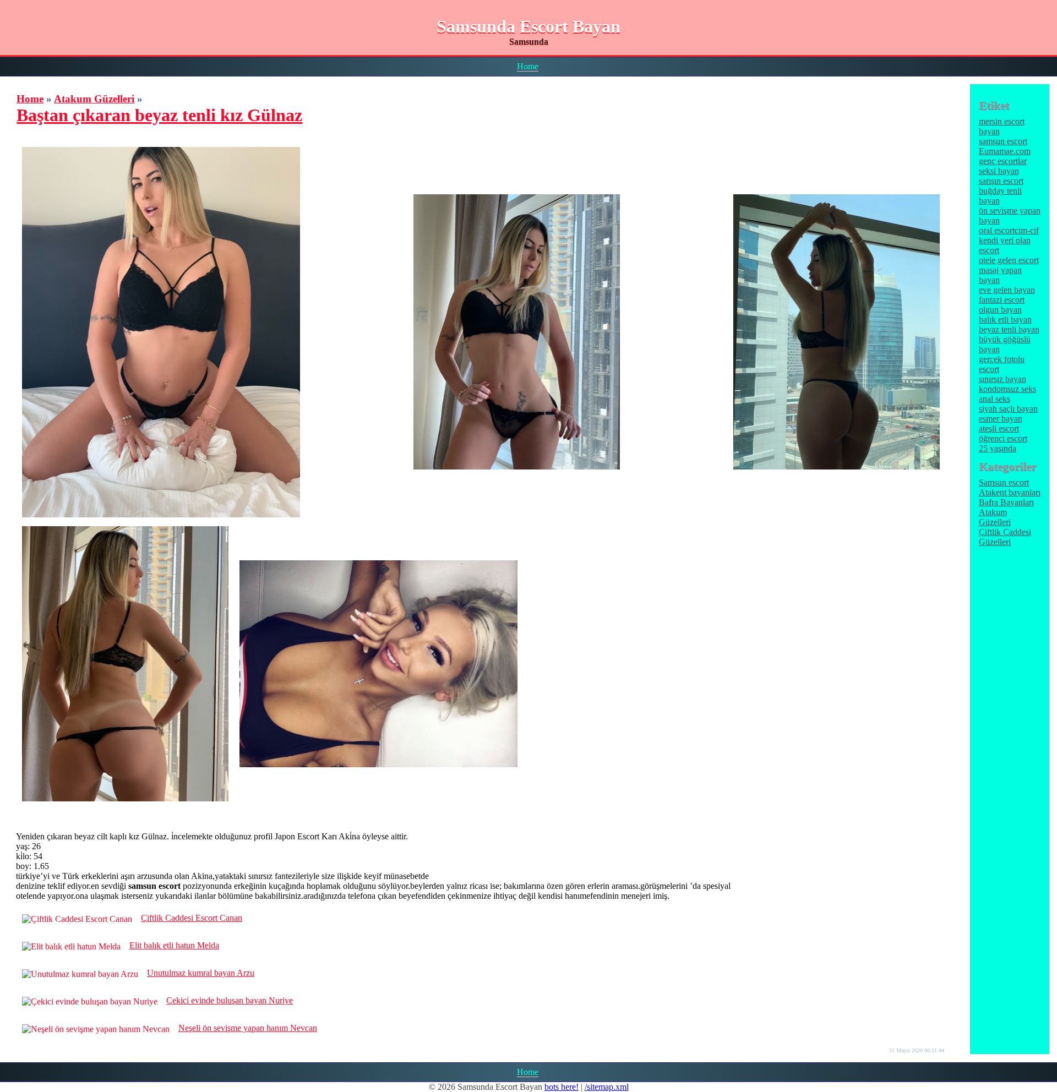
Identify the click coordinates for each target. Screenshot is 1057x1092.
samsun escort (1003, 141)
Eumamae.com (1005, 151)
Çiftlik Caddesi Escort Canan (191, 917)
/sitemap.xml (607, 1086)
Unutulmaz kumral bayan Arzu (200, 973)
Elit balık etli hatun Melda (174, 945)
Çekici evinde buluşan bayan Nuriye (229, 1000)
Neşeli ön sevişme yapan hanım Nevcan (247, 1028)
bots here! (561, 1086)
